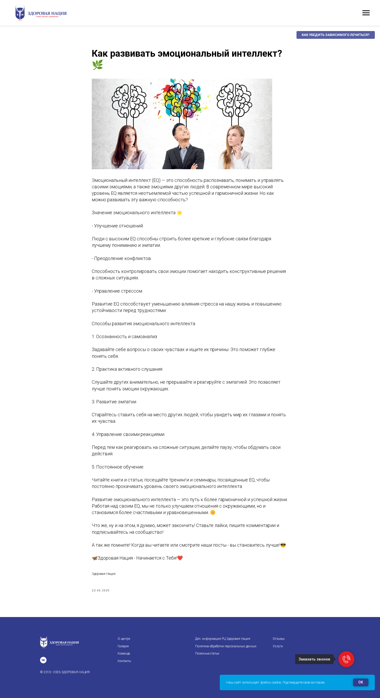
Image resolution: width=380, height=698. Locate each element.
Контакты (124, 661)
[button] (336, 35)
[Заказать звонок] (346, 659)
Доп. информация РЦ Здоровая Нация (222, 639)
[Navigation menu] (366, 13)
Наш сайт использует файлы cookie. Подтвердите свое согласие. (275, 682)
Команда (124, 653)
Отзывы (279, 639)
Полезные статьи (207, 653)
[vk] (43, 660)
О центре (124, 639)
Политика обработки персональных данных (225, 646)
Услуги (278, 646)
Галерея (123, 646)
